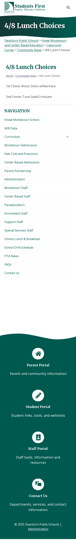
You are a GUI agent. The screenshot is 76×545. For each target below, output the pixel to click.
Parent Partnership (17, 171)
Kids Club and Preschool (21, 154)
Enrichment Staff (15, 213)
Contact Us (12, 273)
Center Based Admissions (21, 162)
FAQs (7, 264)
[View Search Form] (68, 7)
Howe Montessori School (21, 120)
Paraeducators (14, 205)
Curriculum (12, 137)
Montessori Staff (16, 188)
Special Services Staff (18, 230)
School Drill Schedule (18, 247)
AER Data (10, 128)
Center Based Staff (17, 196)
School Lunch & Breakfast (22, 239)
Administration (14, 179)
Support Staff (13, 222)
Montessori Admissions (20, 145)
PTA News (11, 256)
